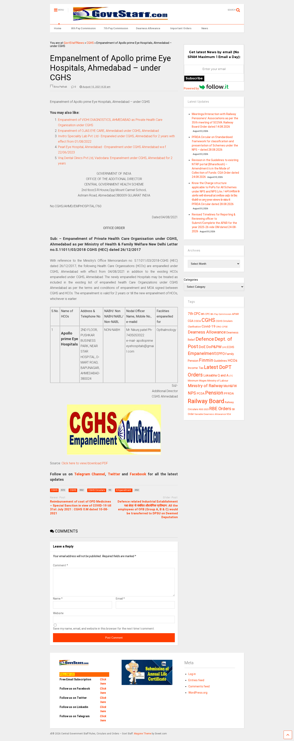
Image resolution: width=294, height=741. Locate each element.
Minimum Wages (197, 380)
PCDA (201, 393)
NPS (192, 393)
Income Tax (195, 368)
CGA (190, 320)
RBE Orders (220, 408)
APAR (235, 313)
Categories (191, 279)
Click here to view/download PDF (85, 463)
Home (57, 28)
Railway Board (206, 401)
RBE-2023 (204, 409)
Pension (214, 393)
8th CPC (205, 313)
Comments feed (199, 686)
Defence (205, 339)
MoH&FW (230, 386)
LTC (231, 376)
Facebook (138, 474)
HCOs (232, 360)
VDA (228, 414)
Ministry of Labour (217, 380)
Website (58, 613)
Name (58, 598)
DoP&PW (214, 346)
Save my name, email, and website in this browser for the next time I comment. (103, 628)
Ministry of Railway (205, 385)
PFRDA (229, 393)
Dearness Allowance (148, 28)
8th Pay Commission (83, 28)
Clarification (194, 326)
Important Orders (180, 28)
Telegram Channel (89, 474)
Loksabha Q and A (215, 375)
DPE (224, 347)
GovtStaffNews (74, 42)
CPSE (225, 326)
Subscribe (194, 78)
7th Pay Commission (116, 28)
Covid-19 (208, 326)
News (204, 28)
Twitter (114, 474)
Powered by (191, 88)
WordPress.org (197, 692)
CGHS (90, 42)
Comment (60, 565)
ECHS (230, 347)
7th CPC (194, 314)
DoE (202, 346)
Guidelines (220, 360)
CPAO (218, 326)
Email (120, 598)
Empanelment (202, 353)
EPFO (220, 353)
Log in (192, 674)
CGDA (197, 320)
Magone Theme (142, 733)
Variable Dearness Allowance (210, 414)
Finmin (206, 360)
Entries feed (196, 680)
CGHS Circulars (224, 321)
